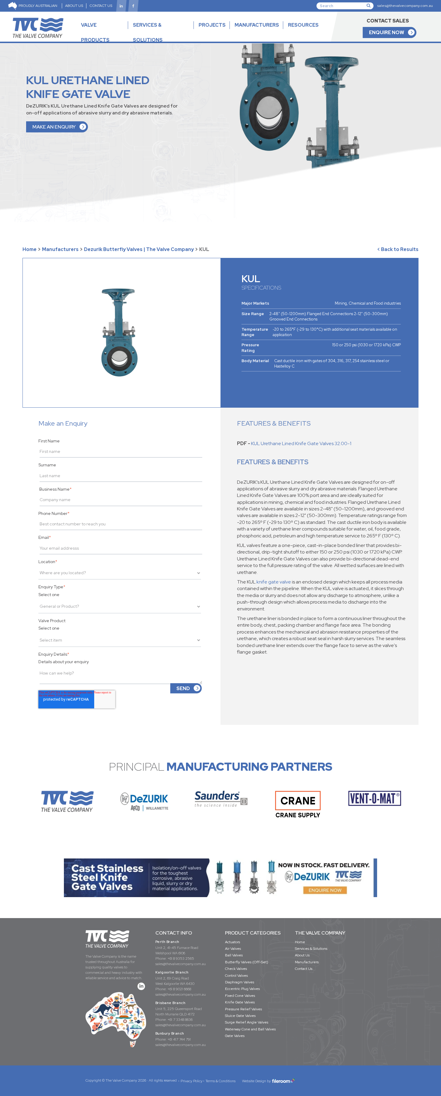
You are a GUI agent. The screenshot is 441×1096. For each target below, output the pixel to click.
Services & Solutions (311, 948)
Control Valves (236, 975)
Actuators (232, 942)
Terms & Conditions (221, 1081)
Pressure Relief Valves (243, 1009)
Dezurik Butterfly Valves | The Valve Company (139, 249)
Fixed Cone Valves (240, 995)
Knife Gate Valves (240, 1002)
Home (29, 249)
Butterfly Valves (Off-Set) (246, 962)
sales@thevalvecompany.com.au (405, 5)
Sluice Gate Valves (240, 1015)
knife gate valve (273, 582)
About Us (302, 955)
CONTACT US (100, 5)
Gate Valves (234, 1035)
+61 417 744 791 (179, 1039)
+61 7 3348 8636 (180, 1019)
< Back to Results (397, 249)
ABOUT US (74, 5)
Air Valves (233, 948)
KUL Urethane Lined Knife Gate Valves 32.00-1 (301, 443)
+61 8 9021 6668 (179, 989)
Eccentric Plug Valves (242, 988)
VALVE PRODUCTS (95, 32)
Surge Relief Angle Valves (246, 1022)
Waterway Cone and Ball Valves (250, 1029)
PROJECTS (212, 25)
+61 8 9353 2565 (180, 958)
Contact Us (303, 968)
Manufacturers (60, 249)
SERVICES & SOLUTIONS (148, 32)
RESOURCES (303, 25)
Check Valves (236, 968)
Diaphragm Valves (239, 982)
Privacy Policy (191, 1081)
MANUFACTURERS (257, 25)
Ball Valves (234, 955)
